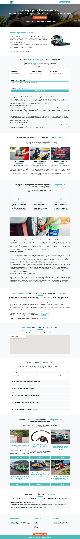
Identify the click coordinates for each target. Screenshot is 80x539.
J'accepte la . (20, 88)
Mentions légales (56, 521)
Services (34, 2)
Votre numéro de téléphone (36, 71)
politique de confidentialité (22, 88)
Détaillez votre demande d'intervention (19, 80)
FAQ (52, 2)
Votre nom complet (15, 71)
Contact (56, 2)
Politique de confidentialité (58, 523)
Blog (49, 2)
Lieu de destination (44, 75)
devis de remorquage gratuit (35, 63)
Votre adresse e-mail (54, 71)
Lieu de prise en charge (16, 75)
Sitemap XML (37, 530)
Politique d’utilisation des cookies (60, 522)
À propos (45, 2)
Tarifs (40, 2)
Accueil (29, 2)
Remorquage (15, 51)
